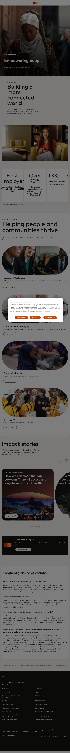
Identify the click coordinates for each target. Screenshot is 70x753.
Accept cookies (21, 317)
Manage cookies (50, 317)
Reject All (35, 317)
